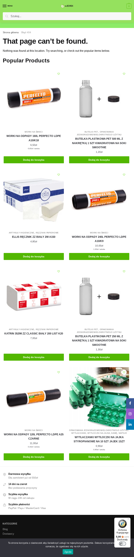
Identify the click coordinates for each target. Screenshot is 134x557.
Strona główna (11, 32)
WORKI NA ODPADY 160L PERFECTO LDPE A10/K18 (33, 138)
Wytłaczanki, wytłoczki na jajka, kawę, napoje (99, 433)
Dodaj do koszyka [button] (33, 159)
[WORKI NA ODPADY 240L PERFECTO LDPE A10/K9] (99, 199)
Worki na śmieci (34, 132)
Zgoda (67, 551)
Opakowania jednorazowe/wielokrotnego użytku (98, 430)
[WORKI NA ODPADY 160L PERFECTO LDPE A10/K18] (34, 99)
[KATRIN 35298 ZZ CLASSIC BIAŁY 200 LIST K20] (34, 296)
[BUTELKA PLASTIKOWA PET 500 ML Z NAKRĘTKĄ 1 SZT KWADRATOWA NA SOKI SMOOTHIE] (99, 99)
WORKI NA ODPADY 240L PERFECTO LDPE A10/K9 (99, 238)
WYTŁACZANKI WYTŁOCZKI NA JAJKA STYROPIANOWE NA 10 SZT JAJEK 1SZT (99, 439)
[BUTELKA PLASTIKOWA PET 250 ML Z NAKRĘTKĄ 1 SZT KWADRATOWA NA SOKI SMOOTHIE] (99, 296)
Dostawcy (8, 533)
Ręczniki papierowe (47, 233)
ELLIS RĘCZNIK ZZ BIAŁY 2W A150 (33, 236)
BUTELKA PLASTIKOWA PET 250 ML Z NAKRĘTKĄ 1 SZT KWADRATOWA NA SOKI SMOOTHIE (99, 340)
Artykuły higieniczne (21, 233)
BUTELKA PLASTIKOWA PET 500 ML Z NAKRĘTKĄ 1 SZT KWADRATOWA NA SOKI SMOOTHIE (99, 143)
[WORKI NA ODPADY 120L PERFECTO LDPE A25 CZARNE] (34, 397)
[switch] (122, 544)
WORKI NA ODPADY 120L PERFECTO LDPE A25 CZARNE (34, 436)
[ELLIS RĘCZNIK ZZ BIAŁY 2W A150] (34, 199)
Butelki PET (91, 132)
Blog (5, 529)
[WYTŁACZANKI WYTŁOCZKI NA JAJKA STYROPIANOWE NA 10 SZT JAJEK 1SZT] (99, 397)
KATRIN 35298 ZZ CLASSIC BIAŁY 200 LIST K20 (33, 333)
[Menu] (128, 520)
